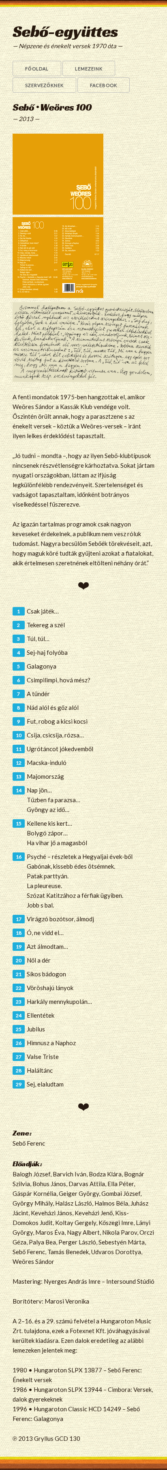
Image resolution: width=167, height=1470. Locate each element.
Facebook (103, 85)
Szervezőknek (44, 85)
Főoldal (37, 68)
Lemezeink (89, 68)
